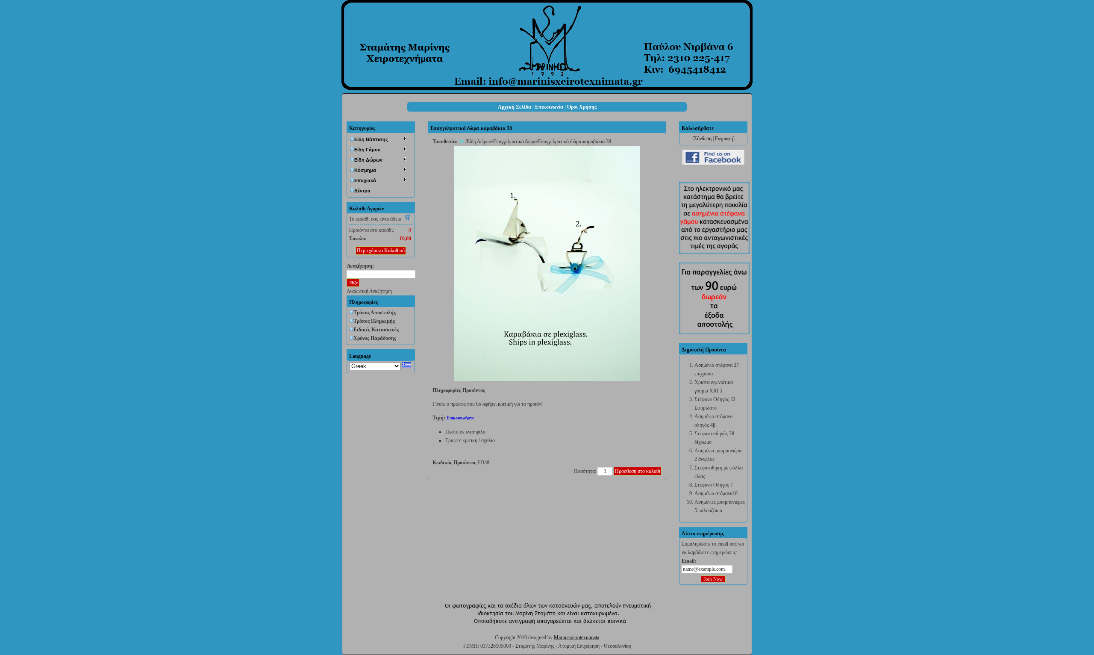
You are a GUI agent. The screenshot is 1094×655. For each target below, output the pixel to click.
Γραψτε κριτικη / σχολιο (470, 440)
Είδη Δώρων (368, 159)
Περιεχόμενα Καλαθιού (381, 251)
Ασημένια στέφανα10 (716, 493)
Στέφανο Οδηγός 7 (713, 485)
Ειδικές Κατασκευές (376, 330)
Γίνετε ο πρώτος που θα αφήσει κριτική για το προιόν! (487, 404)
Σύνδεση (703, 139)
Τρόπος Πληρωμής (374, 321)
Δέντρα (362, 190)
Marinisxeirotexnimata (576, 637)
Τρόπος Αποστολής (374, 313)
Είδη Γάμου (367, 149)
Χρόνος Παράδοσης (374, 338)
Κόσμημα (365, 170)
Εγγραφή (724, 139)
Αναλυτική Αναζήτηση (369, 291)
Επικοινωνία (549, 107)
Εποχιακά (365, 180)
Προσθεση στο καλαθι (637, 471)
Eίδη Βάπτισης (371, 139)
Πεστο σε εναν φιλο (465, 432)
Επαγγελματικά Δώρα (515, 142)
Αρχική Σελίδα (514, 107)
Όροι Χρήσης (582, 107)
